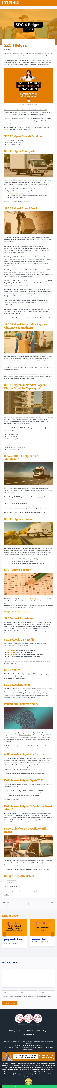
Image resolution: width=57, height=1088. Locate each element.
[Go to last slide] (4, 934)
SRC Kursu (22, 1031)
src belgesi (40, 891)
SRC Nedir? (30, 1031)
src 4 (25, 891)
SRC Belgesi (7, 42)
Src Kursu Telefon (28, 1034)
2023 (6, 891)
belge (11, 891)
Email (23, 992)
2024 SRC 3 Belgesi (39, 939)
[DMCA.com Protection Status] (28, 1082)
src (21, 891)
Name (4, 992)
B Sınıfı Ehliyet (14, 193)
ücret (6, 894)
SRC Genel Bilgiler (42, 1031)
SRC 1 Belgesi (11, 650)
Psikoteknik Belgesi (25, 735)
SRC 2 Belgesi (11, 652)
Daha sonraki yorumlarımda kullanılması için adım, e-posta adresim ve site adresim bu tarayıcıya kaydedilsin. (27, 997)
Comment (5, 971)
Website (41, 992)
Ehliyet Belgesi (34, 599)
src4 (46, 891)
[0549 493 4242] (15, 1086)
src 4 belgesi (32, 891)
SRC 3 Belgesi (11, 654)
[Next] (52, 934)
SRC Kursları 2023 (50, 903)
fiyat (16, 891)
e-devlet (41, 497)
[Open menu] (53, 2)
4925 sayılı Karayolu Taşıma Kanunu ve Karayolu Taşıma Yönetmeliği (25, 110)
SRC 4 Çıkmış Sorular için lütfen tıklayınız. (17, 612)
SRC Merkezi (8, 943)
